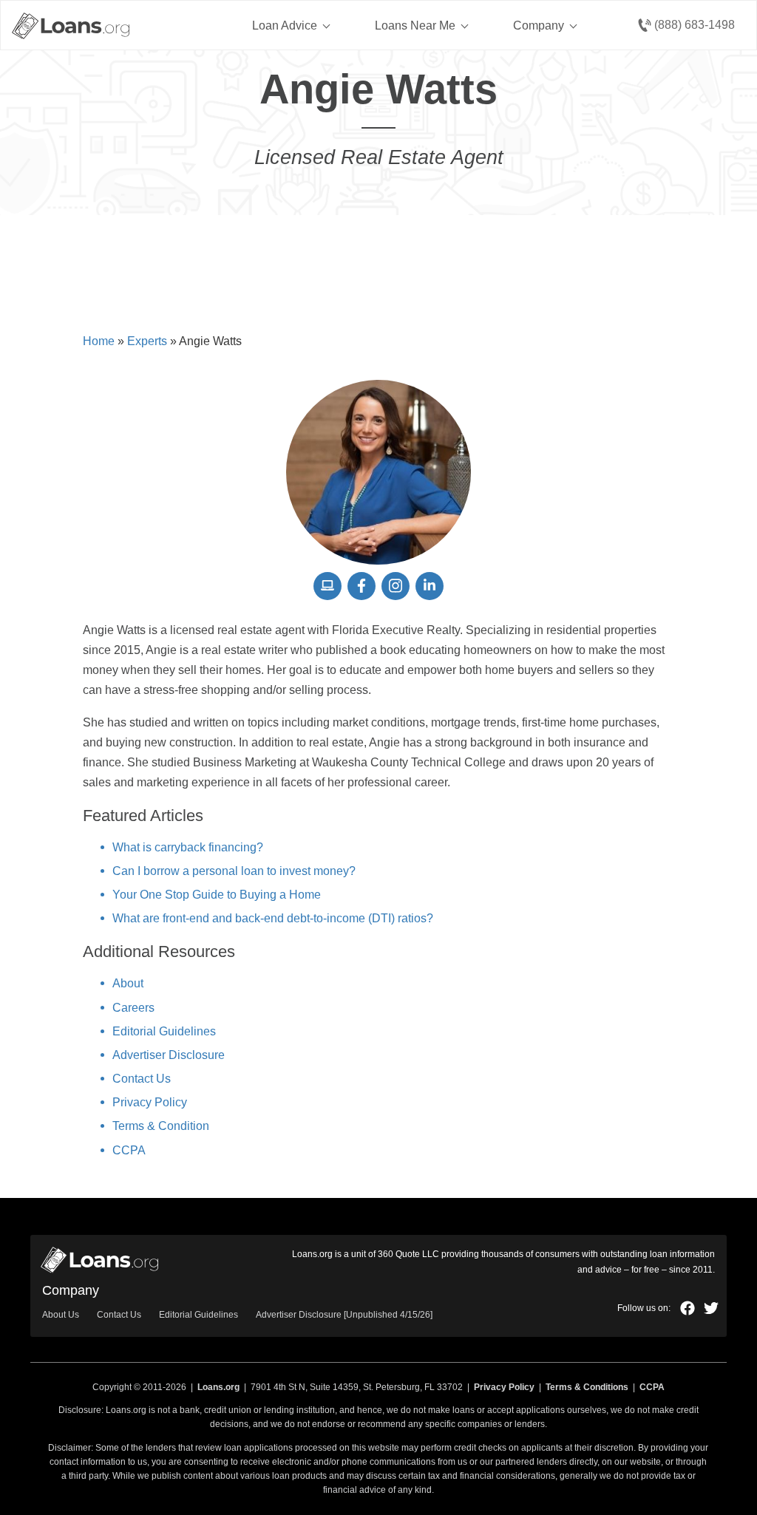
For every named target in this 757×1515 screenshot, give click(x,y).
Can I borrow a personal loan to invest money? (234, 871)
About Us (60, 1315)
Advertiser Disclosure (168, 1055)
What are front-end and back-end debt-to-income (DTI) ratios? (272, 918)
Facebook (687, 1308)
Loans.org (218, 1387)
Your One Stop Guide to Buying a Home (216, 894)
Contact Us (141, 1078)
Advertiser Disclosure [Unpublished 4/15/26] (344, 1315)
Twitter (711, 1308)
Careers (133, 1007)
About (127, 983)
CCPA (129, 1150)
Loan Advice (284, 25)
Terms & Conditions (587, 1387)
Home (99, 341)
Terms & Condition (160, 1126)
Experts (147, 341)
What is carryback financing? (187, 847)
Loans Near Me (415, 25)
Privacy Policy (149, 1102)
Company (538, 25)
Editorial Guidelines (164, 1031)
